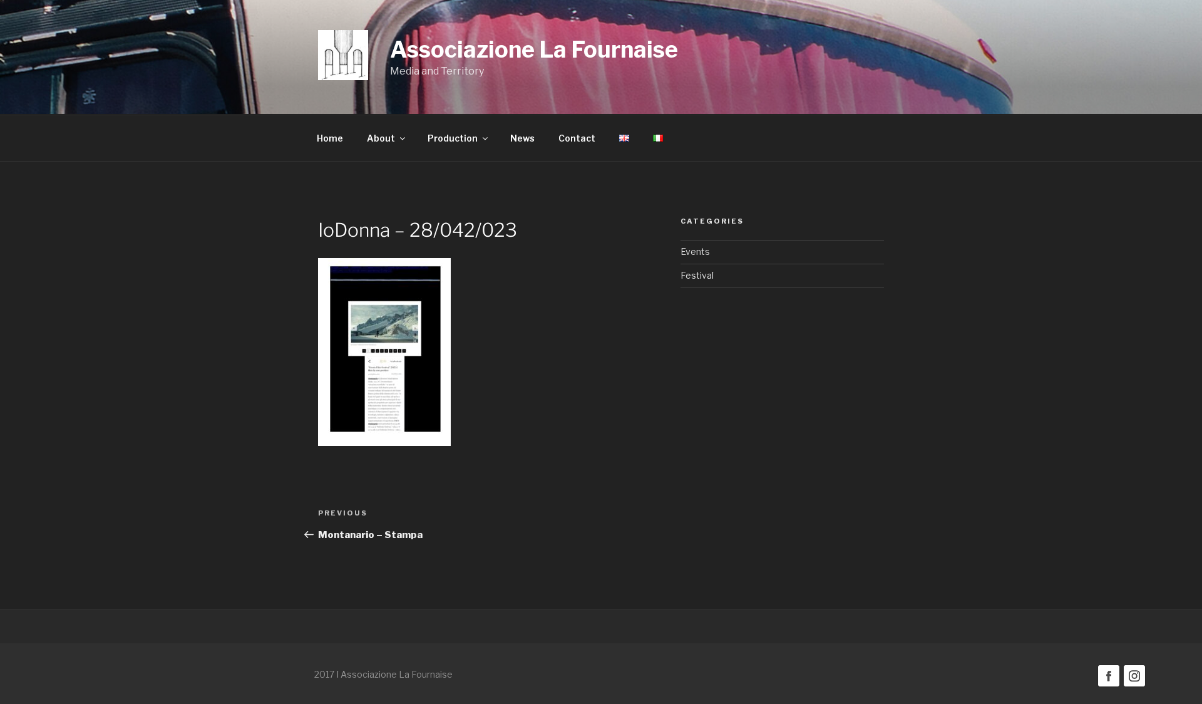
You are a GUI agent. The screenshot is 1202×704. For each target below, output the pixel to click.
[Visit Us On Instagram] (1134, 685)
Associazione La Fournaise (534, 49)
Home (330, 138)
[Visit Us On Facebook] (1108, 685)
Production (453, 138)
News (522, 138)
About (381, 138)
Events (695, 251)
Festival (697, 275)
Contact (576, 138)
